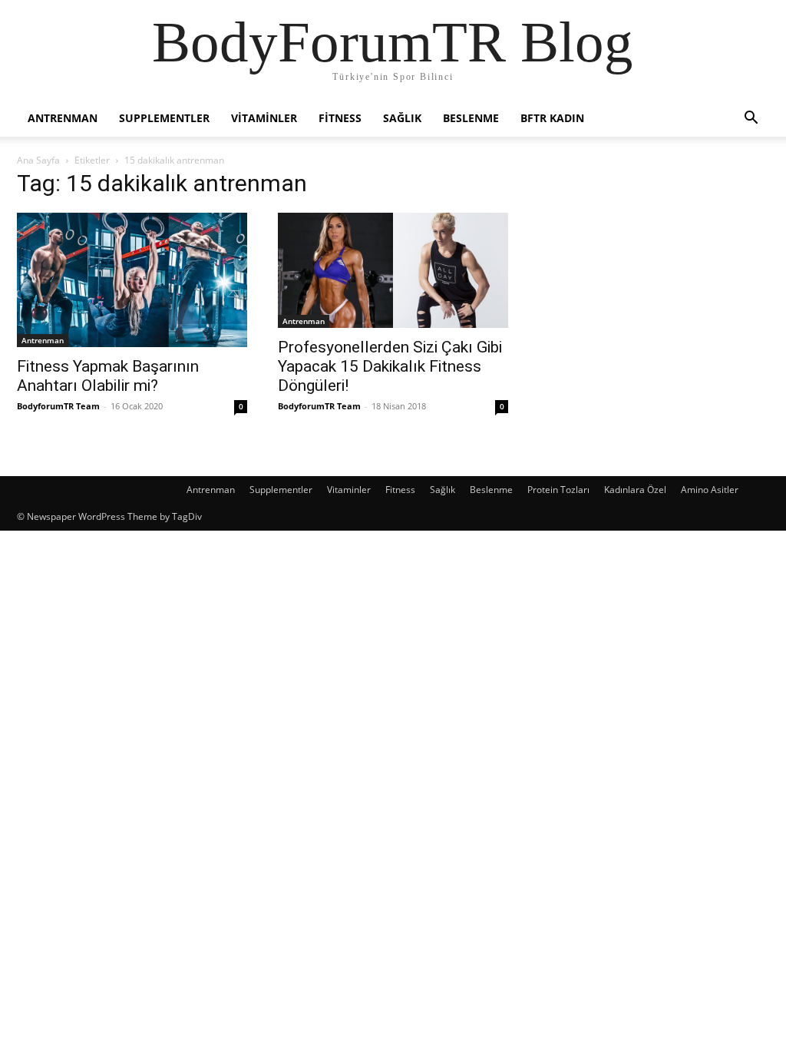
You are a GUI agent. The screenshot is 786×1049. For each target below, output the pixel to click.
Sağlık (402, 118)
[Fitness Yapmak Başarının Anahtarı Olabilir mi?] (132, 280)
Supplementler (164, 118)
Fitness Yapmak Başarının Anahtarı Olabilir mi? (108, 376)
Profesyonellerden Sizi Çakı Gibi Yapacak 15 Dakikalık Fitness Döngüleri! (390, 366)
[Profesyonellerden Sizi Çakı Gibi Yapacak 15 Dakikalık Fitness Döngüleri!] (393, 270)
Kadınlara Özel (635, 489)
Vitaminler (264, 118)
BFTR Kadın (552, 118)
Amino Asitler (709, 489)
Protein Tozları (558, 489)
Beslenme (471, 118)
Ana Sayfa (38, 160)
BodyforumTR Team (58, 406)
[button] (750, 119)
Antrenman (62, 118)
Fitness (340, 118)
